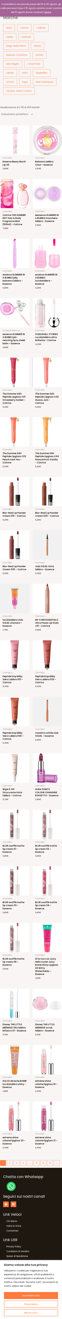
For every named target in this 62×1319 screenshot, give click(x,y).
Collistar (41, 27)
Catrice (24, 27)
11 (36, 1162)
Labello (10, 72)
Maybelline (41, 72)
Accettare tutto (31, 1295)
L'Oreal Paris (33, 63)
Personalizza (31, 1304)
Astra (9, 27)
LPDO (25, 72)
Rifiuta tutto (31, 1312)
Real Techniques (44, 82)
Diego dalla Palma (16, 45)
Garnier (39, 55)
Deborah (26, 36)
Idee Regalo (12, 63)
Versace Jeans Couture (19, 90)
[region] (31, 1289)
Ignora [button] (47, 12)
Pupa (25, 82)
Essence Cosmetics (16, 55)
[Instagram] (6, 1204)
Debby (9, 36)
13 (50, 1162)
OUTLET (10, 82)
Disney (37, 45)
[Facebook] (13, 1204)
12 (43, 1162)
